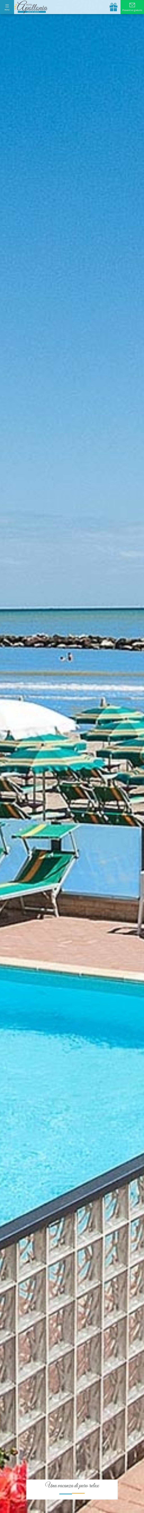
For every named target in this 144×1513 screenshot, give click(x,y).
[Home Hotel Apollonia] (31, 6)
